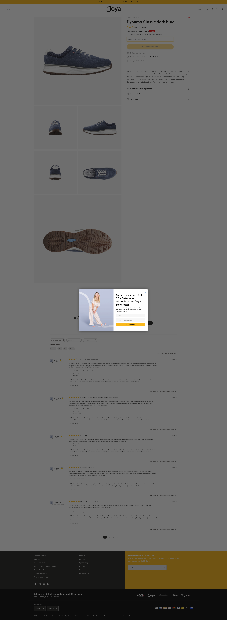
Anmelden (130, 324)
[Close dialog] (145, 291)
